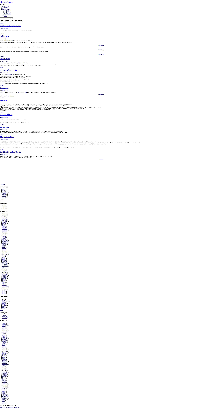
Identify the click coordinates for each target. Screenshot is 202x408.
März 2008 (4, 271)
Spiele (3, 197)
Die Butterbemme (6, 2)
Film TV (3, 191)
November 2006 (5, 396)
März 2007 (4, 283)
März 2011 (4, 237)
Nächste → (3, 184)
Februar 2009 (4, 261)
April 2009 (4, 259)
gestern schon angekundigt (8, 40)
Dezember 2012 (4, 221)
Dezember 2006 (4, 286)
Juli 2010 (3, 245)
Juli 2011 (3, 233)
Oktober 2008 (4, 265)
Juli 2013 (3, 216)
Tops (3, 308)
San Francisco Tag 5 (7, 13)
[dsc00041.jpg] (101, 45)
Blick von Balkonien (5, 6)
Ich (2, 8)
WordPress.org (4, 208)
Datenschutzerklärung (5, 7)
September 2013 (5, 215)
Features (3, 190)
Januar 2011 (4, 239)
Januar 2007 (4, 285)
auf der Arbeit (4, 189)
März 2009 (4, 260)
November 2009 (5, 252)
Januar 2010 (4, 360)
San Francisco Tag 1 (7, 10)
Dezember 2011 (4, 229)
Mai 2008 (3, 269)
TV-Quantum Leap (7, 137)
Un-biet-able (4, 127)
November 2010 (5, 241)
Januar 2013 (4, 220)
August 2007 (4, 278)
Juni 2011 (3, 234)
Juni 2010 (3, 246)
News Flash (4, 195)
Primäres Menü (2, 4)
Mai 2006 (3, 292)
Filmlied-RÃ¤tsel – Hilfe (9, 70)
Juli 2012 (3, 224)
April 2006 (4, 293)
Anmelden (4, 205)
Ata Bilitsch (4, 100)
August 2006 (4, 289)
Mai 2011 (3, 235)
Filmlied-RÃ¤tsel (6, 115)
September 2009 (5, 254)
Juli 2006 (3, 290)
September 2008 (5, 266)
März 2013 (4, 218)
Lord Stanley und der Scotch (10, 152)
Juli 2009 (3, 256)
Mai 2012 (3, 225)
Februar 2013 (4, 219)
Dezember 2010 (4, 240)
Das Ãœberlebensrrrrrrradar (10, 26)
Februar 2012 (4, 228)
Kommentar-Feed (5, 207)
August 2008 (4, 267)
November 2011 (4, 230)
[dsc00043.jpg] (101, 54)
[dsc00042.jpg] (101, 49)
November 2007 (5, 275)
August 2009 (4, 255)
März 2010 (4, 249)
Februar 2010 (4, 359)
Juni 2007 (3, 280)
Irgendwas (1, 23)
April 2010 (4, 248)
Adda (26, 92)
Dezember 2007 (4, 274)
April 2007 (4, 282)
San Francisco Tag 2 (7, 11)
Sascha (7, 28)
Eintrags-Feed (4, 206)
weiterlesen (11, 95)
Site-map (5, 16)
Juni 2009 (3, 257)
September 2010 (5, 243)
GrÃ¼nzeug (4, 36)
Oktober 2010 (4, 242)
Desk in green (5, 59)
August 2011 (4, 232)
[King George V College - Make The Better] (101, 94)
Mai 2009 (3, 258)
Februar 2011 (4, 238)
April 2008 (4, 270)
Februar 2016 (4, 213)
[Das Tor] (101, 159)
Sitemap (1, 200)
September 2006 (5, 288)
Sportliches (4, 307)
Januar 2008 (4, 273)
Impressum (4, 15)
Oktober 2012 (4, 222)
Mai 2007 (3, 281)
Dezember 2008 (4, 263)
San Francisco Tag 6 (7, 14)
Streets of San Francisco (6, 9)
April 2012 (4, 226)
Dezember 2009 (4, 251)
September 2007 (5, 277)
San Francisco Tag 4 (7, 12)
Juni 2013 (3, 217)
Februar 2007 (4, 284)
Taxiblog (18, 92)
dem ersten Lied (9, 74)
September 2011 (4, 341)
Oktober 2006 (4, 397)
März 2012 (4, 227)
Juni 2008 (3, 378)
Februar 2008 (4, 272)
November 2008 (5, 264)
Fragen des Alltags (5, 192)
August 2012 (4, 223)
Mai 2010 (3, 247)
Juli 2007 (3, 279)
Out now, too (4, 88)
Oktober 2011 (4, 340)
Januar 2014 (4, 214)
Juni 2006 (3, 291)
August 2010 (4, 244)
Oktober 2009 (4, 253)
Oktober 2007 (4, 276)
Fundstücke (4, 193)
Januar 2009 (4, 262)
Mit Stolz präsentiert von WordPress (13, 407)
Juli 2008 (3, 377)
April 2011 (4, 236)
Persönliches (4, 196)
